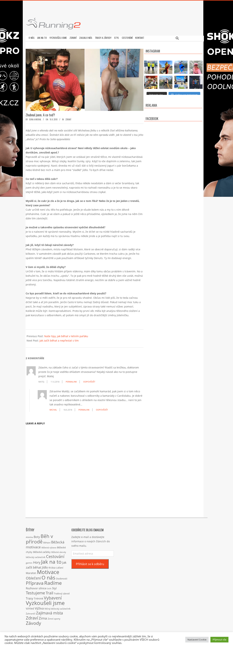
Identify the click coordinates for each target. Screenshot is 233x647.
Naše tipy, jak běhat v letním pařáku (66, 336)
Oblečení (33, 578)
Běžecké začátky (42, 552)
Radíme (53, 582)
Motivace (48, 571)
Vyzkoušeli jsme (45, 603)
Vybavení (53, 598)
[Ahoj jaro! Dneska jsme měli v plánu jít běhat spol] (196, 67)
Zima (43, 618)
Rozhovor (32, 588)
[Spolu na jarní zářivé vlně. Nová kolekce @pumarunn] (150, 67)
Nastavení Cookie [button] (196, 639)
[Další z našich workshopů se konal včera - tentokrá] (180, 82)
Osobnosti (61, 578)
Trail (49, 592)
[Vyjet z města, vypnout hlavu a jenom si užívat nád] (166, 82)
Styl (54, 588)
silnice (42, 588)
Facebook (152, 118)
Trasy (29, 598)
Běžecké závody (58, 552)
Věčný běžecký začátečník (57, 608)
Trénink (38, 598)
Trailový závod (62, 593)
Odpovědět (89, 381)
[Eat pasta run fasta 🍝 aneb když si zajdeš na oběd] (150, 82)
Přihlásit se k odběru (90, 564)
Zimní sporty (54, 618)
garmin (29, 563)
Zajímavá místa (49, 613)
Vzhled (30, 608)
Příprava (35, 583)
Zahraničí (30, 613)
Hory (36, 562)
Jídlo (45, 567)
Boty (37, 537)
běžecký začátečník (35, 557)
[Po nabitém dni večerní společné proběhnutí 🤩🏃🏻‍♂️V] (180, 67)
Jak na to (51, 561)
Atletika (29, 537)
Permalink (71, 381)
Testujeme (35, 592)
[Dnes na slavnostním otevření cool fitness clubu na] (196, 82)
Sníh (49, 588)
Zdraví (68, 119)
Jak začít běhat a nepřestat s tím (59, 340)
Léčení (59, 567)
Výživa (39, 608)
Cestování (55, 556)
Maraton (31, 573)
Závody (33, 623)
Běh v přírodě (39, 539)
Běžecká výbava (49, 547)
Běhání (46, 542)
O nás (48, 577)
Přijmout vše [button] (219, 639)
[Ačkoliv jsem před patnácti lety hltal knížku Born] (166, 67)
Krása (52, 567)
